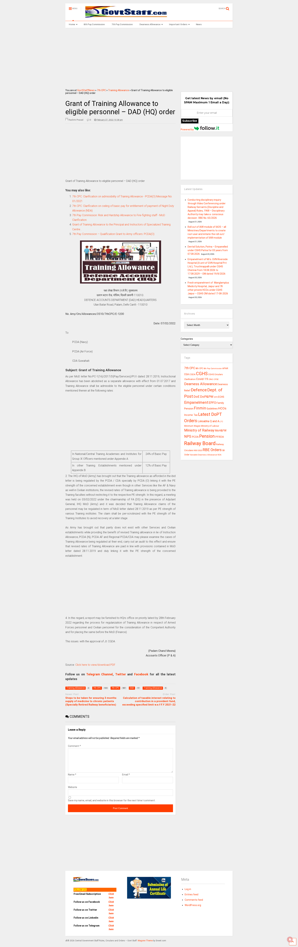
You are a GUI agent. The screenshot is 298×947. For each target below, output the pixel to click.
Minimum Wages (192, 426)
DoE (196, 397)
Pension (207, 436)
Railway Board (200, 443)
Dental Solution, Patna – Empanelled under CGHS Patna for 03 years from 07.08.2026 (208, 250)
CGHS (202, 373)
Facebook (141, 674)
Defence (199, 389)
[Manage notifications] (290, 939)
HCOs (222, 408)
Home (72, 24)
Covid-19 (202, 379)
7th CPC (101, 90)
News (199, 24)
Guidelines (212, 408)
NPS (187, 436)
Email (126, 774)
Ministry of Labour (210, 426)
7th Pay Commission (122, 24)
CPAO (210, 379)
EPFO (212, 402)
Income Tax (191, 415)
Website (72, 787)
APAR (225, 368)
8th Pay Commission (94, 24)
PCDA (195, 436)
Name (72, 774)
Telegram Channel (99, 674)
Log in (188, 889)
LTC (221, 421)
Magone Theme (145, 940)
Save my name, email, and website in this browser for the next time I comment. (111, 800)
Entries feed (191, 894)
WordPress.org (193, 905)
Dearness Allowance (150, 24)
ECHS (221, 396)
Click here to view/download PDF (95, 664)
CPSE (216, 379)
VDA (219, 455)
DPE (216, 397)
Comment (74, 746)
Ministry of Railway (199, 430)
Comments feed (194, 899)
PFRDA (219, 436)
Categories (187, 338)
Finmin (200, 408)
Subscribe (189, 120)
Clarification (190, 379)
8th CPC (199, 368)
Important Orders (178, 24)
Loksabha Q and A (208, 421)
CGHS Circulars (215, 374)
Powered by (187, 129)
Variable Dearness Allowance (203, 455)
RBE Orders (212, 450)
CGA (186, 374)
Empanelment (196, 402)
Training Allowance (118, 90)
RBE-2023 (198, 450)
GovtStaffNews (86, 90)
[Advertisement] (149, 57)
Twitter (120, 674)
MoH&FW (220, 430)
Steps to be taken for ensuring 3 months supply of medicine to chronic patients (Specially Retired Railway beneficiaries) (90, 701)
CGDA (192, 374)
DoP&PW (206, 397)
